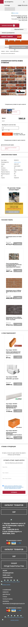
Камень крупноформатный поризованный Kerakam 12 (13, 352)
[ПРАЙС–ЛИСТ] (22, 44)
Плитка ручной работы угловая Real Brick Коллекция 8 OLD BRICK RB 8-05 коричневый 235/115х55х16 (13, 265)
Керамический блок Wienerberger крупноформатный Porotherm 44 (14, 434)
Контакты (6, 601)
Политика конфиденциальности (14, 603)
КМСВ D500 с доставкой (12, 378)
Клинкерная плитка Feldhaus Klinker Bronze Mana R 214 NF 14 (13, 291)
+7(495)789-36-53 (12, 529)
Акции (5, 570)
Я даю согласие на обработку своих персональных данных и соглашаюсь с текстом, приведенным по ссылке (13, 487)
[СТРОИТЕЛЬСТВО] (16, 53)
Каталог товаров (14, 505)
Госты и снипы (7, 599)
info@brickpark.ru (15, 531)
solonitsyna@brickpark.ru (14, 208)
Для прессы (6, 594)
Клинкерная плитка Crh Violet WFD (14, 237)
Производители (8, 573)
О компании (7, 590)
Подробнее (14, 232)
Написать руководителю (8, 32)
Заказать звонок (13, 212)
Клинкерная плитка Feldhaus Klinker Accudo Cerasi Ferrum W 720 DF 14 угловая (14, 318)
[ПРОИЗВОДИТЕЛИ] (16, 44)
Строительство (8, 577)
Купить (19, 243)
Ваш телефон (5, 472)
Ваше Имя (5, 467)
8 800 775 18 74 (22, 5)
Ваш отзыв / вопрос (7, 478)
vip (19, 36)
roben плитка (17, 162)
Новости (5, 592)
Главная (3, 51)
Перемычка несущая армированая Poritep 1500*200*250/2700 (11, 406)
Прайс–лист (6, 575)
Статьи (5, 596)
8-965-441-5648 (14, 207)
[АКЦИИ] (10, 44)
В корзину (7, 134)
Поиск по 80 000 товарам (19, 47)
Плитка (7, 51)
